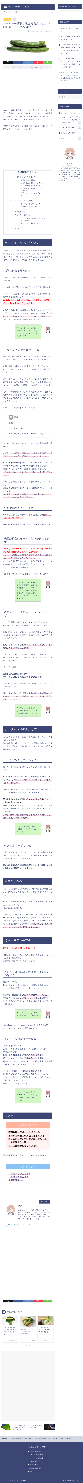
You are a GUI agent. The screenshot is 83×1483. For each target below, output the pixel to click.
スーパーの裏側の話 (71, 120)
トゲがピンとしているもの (30, 204)
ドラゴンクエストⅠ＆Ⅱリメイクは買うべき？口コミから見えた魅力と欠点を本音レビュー (70, 77)
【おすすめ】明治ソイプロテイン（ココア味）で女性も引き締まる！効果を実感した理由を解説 (70, 63)
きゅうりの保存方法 (22, 215)
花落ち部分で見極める (29, 180)
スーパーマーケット (70, 113)
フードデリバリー (70, 127)
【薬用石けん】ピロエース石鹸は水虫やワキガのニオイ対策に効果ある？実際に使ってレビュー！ (70, 49)
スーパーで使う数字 (71, 117)
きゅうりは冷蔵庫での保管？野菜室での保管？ (33, 219)
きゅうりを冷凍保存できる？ (31, 223)
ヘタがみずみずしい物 (29, 206)
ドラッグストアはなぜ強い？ (70, 30)
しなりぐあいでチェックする (31, 183)
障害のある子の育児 (70, 133)
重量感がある (20, 212)
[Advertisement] (27, 90)
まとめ (17, 228)
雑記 (70, 138)
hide (34, 172)
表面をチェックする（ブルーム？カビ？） (33, 194)
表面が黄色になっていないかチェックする (33, 189)
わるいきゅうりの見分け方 (25, 177)
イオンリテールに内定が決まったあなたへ (70, 38)
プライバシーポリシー (11, 1480)
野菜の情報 (7, 19)
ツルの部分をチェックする (30, 185)
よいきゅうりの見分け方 (24, 200)
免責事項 (23, 1480)
